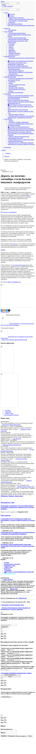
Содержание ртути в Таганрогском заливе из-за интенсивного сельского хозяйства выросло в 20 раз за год (18, 520)
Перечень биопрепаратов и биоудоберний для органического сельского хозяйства (15, 608)
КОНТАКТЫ (7, 147)
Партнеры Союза (9, 565)
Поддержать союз (9, 573)
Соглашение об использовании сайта (12, 605)
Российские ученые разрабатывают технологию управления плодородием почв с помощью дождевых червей (17, 546)
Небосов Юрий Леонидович (26, 486)
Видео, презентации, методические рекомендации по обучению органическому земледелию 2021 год (21, 101)
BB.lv (28, 195)
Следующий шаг (5, 696)
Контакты (7, 568)
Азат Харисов (17, 438)
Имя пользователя (6, 729)
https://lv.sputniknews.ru (14, 282)
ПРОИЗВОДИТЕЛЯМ (10, 77)
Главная (7, 153)
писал (15, 244)
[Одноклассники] (4, 310)
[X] (9, 310)
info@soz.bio (13, 589)
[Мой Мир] (7, 310)
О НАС (6, 12)
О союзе (6, 562)
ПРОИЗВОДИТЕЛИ (9, 56)
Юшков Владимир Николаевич (11, 424)
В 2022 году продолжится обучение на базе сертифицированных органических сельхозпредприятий (20, 97)
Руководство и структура (12, 564)
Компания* (11, 660)
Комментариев (5, 312)
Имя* (9, 650)
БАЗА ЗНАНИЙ (8, 31)
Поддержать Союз (23, 512)
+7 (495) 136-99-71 (7, 579)
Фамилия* (10, 653)
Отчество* (10, 656)
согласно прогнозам (19, 265)
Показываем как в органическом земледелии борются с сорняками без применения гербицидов (18, 533)
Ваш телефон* (28, 668)
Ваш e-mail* (26, 663)
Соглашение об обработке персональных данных (16, 673)
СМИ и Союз (8, 567)
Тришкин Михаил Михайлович (11, 445)
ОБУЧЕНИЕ (7, 94)
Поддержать (4, 626)
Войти (10, 676)
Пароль (3, 732)
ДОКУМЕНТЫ (8, 119)
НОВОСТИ (7, 28)
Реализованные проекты (15, 24)
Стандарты (7, 570)
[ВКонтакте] (2, 310)
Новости (6, 156)
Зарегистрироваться (10, 674)
